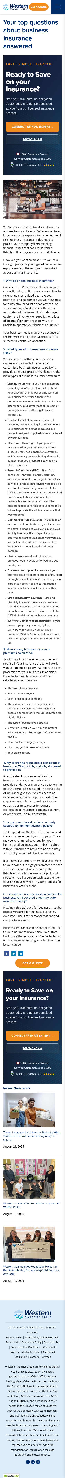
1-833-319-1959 (32, 1048)
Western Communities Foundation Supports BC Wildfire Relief (31, 1205)
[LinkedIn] (33, 1462)
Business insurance (22, 239)
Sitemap (46, 1357)
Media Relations (30, 1352)
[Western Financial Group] (15, 6)
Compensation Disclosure (25, 1347)
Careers (34, 1357)
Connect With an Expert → (32, 1035)
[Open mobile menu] (58, 7)
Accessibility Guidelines (38, 1337)
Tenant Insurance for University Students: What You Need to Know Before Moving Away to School (31, 1136)
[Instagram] (38, 1462)
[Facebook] (28, 1462)
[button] (32, 1471)
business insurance (24, 272)
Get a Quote (39, 7)
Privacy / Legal (14, 1337)
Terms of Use (51, 1342)
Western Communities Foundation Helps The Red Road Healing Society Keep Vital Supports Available (31, 1270)
